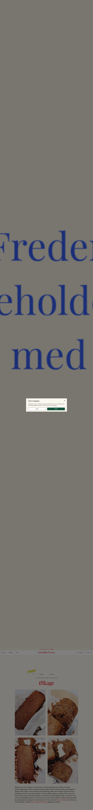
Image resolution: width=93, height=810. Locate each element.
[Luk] (65, 400)
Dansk (37, 408)
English (56, 408)
